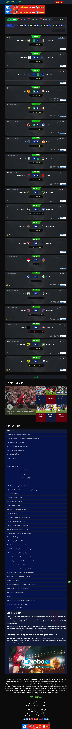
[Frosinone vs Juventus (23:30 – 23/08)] (61, 408)
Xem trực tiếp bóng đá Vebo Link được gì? (17, 529)
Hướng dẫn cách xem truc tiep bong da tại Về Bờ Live (20, 478)
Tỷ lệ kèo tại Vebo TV (12, 513)
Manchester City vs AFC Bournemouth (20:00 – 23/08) (41, 398)
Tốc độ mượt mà (11, 458)
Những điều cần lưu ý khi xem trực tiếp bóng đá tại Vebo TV (22, 565)
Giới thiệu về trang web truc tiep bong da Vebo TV (19, 434)
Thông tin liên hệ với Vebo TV (14, 608)
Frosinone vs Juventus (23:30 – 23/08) (61, 416)
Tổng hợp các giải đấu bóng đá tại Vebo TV (18, 525)
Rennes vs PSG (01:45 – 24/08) (51, 398)
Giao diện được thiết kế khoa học (15, 450)
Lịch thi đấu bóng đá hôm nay (14, 497)
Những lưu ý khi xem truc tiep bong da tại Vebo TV (19, 604)
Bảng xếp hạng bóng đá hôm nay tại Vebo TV (18, 509)
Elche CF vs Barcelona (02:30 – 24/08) (61, 398)
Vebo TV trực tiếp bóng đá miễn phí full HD (17, 486)
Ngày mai (58, 25)
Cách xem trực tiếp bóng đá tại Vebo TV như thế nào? (20, 561)
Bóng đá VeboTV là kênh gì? (14, 580)
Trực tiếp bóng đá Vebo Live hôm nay (16, 521)
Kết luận (9, 596)
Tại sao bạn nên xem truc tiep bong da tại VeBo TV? (20, 474)
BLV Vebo (34, 25)
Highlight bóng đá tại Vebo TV (14, 501)
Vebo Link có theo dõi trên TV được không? (18, 588)
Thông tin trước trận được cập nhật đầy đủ (17, 470)
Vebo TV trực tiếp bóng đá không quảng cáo (18, 553)
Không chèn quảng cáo (13, 466)
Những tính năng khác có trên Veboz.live (17, 482)
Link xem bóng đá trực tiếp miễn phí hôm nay (18, 517)
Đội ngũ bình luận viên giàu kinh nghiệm (17, 545)
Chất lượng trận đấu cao (13, 454)
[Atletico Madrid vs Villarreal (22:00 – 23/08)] (51, 408)
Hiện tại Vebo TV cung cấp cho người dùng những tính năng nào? (23, 490)
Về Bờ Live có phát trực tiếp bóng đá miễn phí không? (20, 572)
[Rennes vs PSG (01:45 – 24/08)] (51, 390)
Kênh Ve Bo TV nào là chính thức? (15, 592)
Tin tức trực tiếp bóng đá (13, 493)
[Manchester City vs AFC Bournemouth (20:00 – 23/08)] (41, 390)
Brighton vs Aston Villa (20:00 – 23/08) (41, 416)
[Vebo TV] (11, 2)
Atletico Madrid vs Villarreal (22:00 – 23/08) (50, 416)
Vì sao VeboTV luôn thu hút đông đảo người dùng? (19, 576)
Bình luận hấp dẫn (11, 462)
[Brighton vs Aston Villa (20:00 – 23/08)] (41, 408)
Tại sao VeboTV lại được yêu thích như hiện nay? (19, 533)
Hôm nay (46, 25)
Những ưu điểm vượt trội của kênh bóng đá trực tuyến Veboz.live (23, 438)
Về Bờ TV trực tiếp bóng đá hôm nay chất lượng (19, 549)
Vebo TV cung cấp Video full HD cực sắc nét (18, 541)
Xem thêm (36, 377)
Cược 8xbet (59, 2)
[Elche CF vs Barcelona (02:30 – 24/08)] (61, 390)
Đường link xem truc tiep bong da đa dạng (17, 446)
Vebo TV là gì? (10, 430)
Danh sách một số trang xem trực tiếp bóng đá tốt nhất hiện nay (23, 600)
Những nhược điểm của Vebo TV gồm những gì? (19, 557)
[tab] (12, 19)
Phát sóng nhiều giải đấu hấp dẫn (15, 442)
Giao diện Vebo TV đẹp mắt (14, 537)
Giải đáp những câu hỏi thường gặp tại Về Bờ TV (19, 569)
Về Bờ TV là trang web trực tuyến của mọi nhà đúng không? (22, 584)
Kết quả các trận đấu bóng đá (14, 505)
